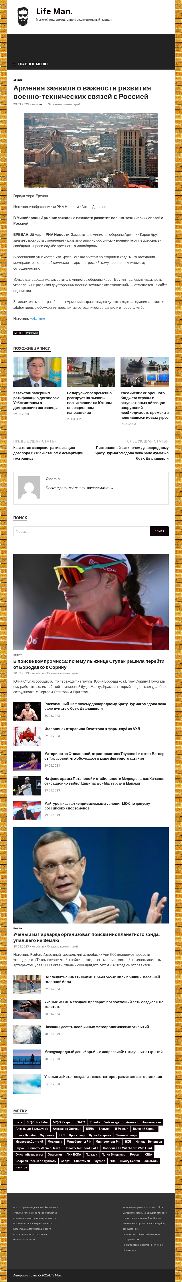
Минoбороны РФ (79, 1141)
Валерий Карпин (144, 1128)
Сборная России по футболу (36, 1161)
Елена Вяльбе (26, 1135)
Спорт (17, 655)
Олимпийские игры (29, 1154)
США (148, 1154)
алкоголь (151, 1161)
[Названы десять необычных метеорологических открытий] (27, 1042)
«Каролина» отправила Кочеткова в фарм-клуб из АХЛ (92, 729)
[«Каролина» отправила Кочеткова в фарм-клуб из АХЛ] (27, 744)
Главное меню (33, 64)
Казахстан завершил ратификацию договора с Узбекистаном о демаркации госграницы (36, 400)
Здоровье (47, 1135)
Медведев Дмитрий (29, 1141)
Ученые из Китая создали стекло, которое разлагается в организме (103, 1076)
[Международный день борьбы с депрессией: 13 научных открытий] (27, 1067)
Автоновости (151, 1122)
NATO (81, 1122)
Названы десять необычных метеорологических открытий (96, 1027)
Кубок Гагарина (100, 1135)
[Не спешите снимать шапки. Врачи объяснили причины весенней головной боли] (27, 992)
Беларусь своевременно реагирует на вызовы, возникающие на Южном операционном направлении (89, 403)
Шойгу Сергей (130, 1161)
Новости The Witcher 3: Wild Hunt (127, 1148)
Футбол (100, 1161)
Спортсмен (82, 1161)
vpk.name (37, 318)
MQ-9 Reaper (62, 1122)
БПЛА (90, 1128)
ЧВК (113, 1161)
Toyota (95, 1122)
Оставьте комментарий (64, 104)
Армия (18, 80)
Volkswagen (112, 1122)
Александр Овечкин (67, 1128)
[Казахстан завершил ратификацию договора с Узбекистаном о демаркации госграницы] (37, 388)
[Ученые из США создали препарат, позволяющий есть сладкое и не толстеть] (27, 1017)
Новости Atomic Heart (44, 1148)
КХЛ (62, 1135)
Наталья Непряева (149, 1141)
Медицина (55, 1141)
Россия (32, 333)
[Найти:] (91, 531)
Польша (91, 1154)
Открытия (55, 1154)
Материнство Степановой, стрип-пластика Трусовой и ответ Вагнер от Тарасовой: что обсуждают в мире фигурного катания (104, 755)
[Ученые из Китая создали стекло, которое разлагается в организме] (27, 1092)
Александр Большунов (32, 1128)
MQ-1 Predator (37, 1122)
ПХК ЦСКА (74, 1154)
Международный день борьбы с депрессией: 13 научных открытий (103, 1052)
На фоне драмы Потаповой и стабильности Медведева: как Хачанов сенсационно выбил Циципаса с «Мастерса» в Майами (104, 780)
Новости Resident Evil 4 (81, 1148)
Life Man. (54, 11)
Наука (17, 928)
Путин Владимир (113, 1154)
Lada (19, 1122)
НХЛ (128, 1141)
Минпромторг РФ (108, 1141)
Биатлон (105, 1128)
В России (121, 1128)
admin (40, 104)
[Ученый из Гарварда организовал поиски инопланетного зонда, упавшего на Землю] (91, 924)
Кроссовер (77, 1135)
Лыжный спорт (126, 1135)
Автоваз (132, 1122)
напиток (21, 1167)
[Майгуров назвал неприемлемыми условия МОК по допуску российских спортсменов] (27, 819)
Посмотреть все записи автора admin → (80, 488)
